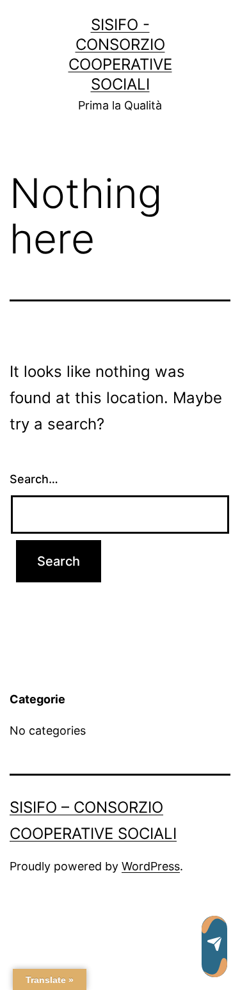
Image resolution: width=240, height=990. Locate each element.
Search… (34, 479)
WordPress (151, 866)
